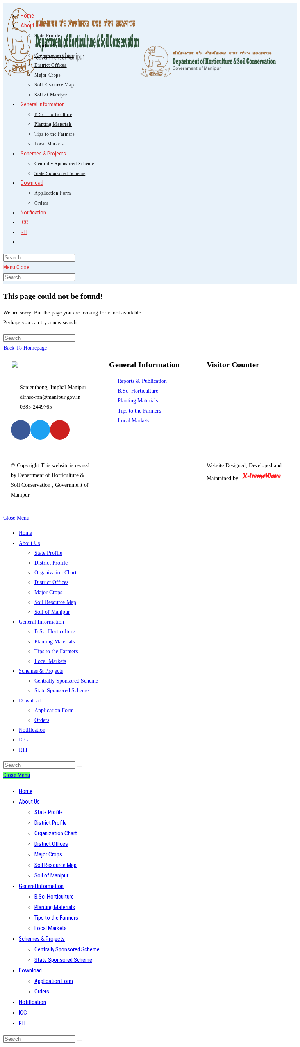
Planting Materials (54, 642)
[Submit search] (79, 767)
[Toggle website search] (21, 242)
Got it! (263, 13)
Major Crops (48, 592)
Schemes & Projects (41, 671)
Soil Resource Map (55, 602)
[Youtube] (60, 430)
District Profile (51, 563)
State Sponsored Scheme (61, 690)
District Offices (51, 582)
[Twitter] (40, 430)
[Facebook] (20, 430)
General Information (41, 622)
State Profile (48, 553)
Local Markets (50, 661)
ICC (23, 740)
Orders (41, 720)
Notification (32, 730)
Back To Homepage (25, 348)
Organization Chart (55, 572)
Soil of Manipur (52, 612)
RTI (23, 750)
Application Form (54, 710)
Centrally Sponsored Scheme (66, 681)
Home (25, 533)
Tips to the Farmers (56, 651)
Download (30, 701)
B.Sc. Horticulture (54, 631)
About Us (29, 543)
